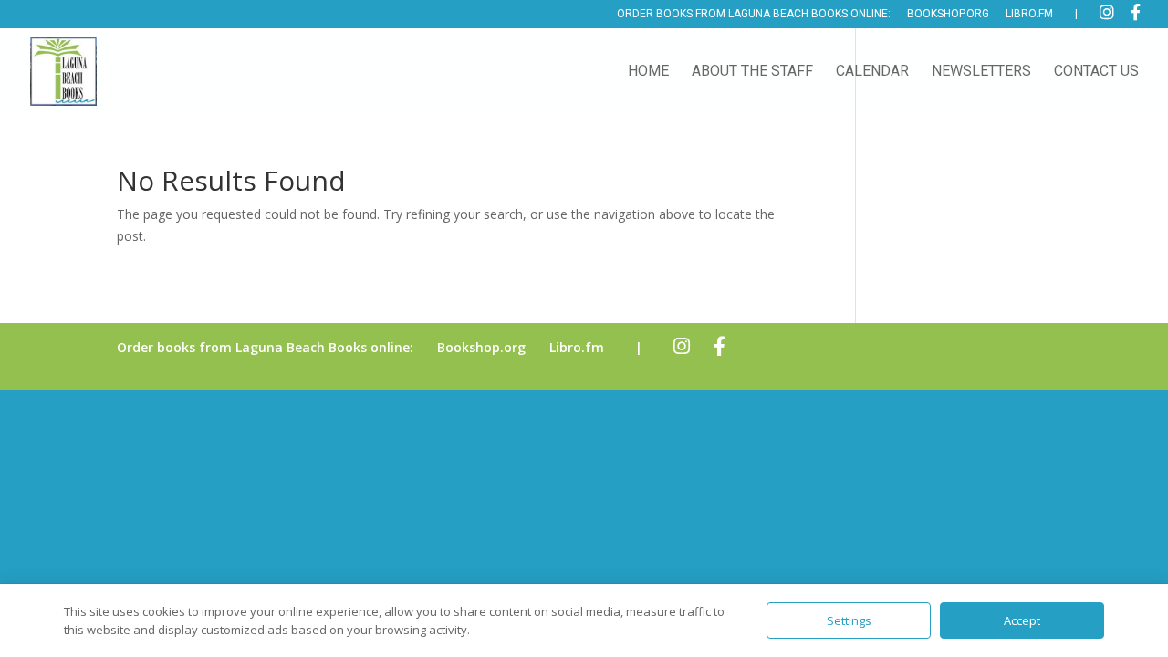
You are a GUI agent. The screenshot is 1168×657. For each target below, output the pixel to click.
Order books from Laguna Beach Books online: (754, 14)
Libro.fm (1029, 14)
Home (648, 72)
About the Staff (752, 72)
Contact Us (1096, 72)
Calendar (872, 72)
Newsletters (981, 72)
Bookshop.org (948, 14)
